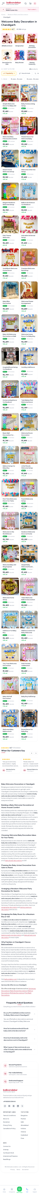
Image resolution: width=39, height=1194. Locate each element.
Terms (18, 1169)
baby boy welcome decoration (11, 935)
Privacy (12, 1169)
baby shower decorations (13, 860)
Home (3, 14)
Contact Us (7, 1146)
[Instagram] (5, 1106)
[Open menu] (3, 3)
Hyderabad (24, 1135)
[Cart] (30, 3)
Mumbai (23, 1119)
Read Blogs (7, 1159)
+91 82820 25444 (9, 1101)
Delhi (22, 1122)
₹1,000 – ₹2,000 (16, 79)
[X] (22, 1106)
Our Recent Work (8, 1153)
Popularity (9, 73)
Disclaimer (6, 1122)
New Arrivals (26, 73)
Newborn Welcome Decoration (18, 14)
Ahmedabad (24, 1125)
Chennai (23, 1132)
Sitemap (6, 1149)
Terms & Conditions (9, 1115)
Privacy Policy (7, 1125)
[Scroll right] (36, 753)
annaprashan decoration (9, 907)
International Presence (10, 1156)
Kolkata (23, 1128)
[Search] (25, 3)
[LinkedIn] (18, 1106)
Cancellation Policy (9, 1128)
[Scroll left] (31, 753)
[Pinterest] (13, 1106)
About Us (6, 1119)
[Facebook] (9, 1106)
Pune (22, 1138)
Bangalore (24, 1115)
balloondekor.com (10, 979)
